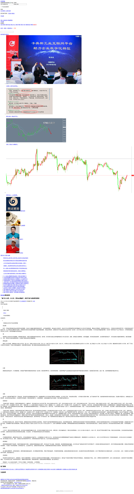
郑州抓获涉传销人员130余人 (8, 469)
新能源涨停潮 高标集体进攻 (10, 270)
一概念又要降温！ (21, 270)
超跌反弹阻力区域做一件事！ (19, 263)
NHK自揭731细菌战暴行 (56, 469)
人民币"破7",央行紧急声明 (9, 282)
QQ (11, 13)
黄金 (12, 24)
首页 (2, 24)
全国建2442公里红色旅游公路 (70, 469)
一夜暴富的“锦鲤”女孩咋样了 (22, 283)
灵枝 (4, 289)
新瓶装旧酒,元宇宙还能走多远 (19, 268)
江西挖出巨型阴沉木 (20, 469)
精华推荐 (3, 34)
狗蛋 (4, 292)
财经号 (7, 34)
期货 (17, 24)
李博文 (7, 292)
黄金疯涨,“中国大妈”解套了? (20, 276)
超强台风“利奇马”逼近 (21, 277)
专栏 (34, 301)
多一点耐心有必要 (7, 268)
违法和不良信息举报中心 (18, 488)
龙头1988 (22, 289)
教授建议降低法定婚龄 (9, 283)
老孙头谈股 (6, 286)
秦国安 (11, 286)
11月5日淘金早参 (7, 263)
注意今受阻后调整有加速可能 (19, 260)
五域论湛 (21, 290)
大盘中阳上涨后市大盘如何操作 (20, 258)
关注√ (4, 313)
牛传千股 (17, 289)
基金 (9, 24)
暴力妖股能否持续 (7, 260)
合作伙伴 (12, 479)
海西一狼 (16, 290)
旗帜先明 (8, 289)
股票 (7, 24)
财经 (4, 24)
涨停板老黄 (22, 292)
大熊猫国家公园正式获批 (44, 469)
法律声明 (17, 479)
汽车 (24, 24)
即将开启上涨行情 (7, 258)
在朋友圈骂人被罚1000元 (21, 280)
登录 (2, 1)
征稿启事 (21, 479)
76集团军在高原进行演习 (31, 469)
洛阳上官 (17, 284)
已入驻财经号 (23, 301)
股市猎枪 (16, 292)
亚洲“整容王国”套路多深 (22, 282)
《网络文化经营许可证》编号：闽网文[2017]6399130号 (14, 485)
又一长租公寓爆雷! (8, 276)
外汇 (14, 24)
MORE (3, 295)
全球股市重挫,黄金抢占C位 (10, 279)
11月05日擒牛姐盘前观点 (9, 273)
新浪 (9, 13)
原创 (22, 24)
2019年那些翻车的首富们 (9, 277)
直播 (9, 255)
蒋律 (19, 286)
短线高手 (13, 289)
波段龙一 (11, 292)
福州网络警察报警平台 (6, 488)
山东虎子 (5, 287)
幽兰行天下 (23, 284)
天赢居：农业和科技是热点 (10, 265)
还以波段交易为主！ (22, 265)
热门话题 (5, 255)
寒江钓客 (13, 284)
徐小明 (5, 284)
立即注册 (8, 10)
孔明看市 (14, 287)
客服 (4, 1)
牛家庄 (9, 287)
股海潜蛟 (22, 286)
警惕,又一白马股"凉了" (22, 279)
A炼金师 (18, 287)
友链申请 (26, 479)
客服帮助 (10, 20)
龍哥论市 (15, 286)
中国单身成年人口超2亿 (9, 280)
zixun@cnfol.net (17, 482)
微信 (13, 13)
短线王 (7, 290)
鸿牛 (4, 290)
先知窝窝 (23, 287)
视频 (27, 24)
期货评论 (10, 28)
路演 (29, 24)
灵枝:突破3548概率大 (21, 273)
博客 (32, 24)
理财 (19, 24)
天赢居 (8, 284)
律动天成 (11, 290)
